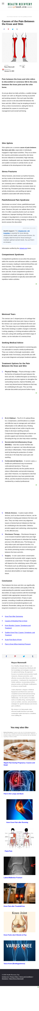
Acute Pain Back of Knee (13, 639)
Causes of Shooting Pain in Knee (16, 621)
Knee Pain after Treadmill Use (14, 906)
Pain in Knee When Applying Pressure (18, 644)
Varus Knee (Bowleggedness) (14, 963)
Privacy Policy (14, 976)
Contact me (5, 976)
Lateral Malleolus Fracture (13, 877)
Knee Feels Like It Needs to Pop (15, 935)
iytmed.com (23, 248)
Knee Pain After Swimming (14, 616)
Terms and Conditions (25, 976)
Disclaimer (5, 978)
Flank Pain (8, 851)
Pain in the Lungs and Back (13, 793)
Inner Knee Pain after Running (17, 822)
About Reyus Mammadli (16, 978)
